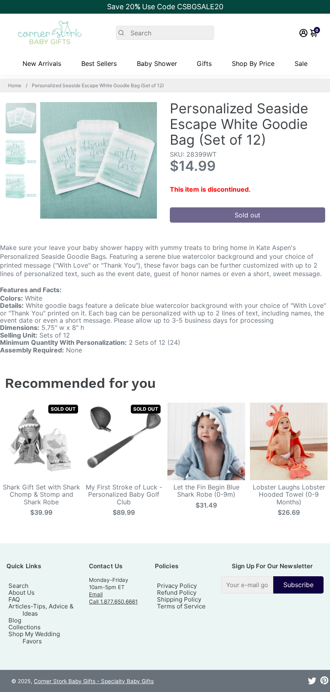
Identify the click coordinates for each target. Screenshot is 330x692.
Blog (14, 620)
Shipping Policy (179, 599)
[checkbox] (272, 585)
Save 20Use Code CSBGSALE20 (165, 6)
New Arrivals (42, 63)
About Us (21, 592)
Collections (24, 627)
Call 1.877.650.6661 (113, 601)
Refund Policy (176, 592)
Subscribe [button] (298, 585)
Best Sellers (99, 63)
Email (96, 594)
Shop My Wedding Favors (34, 637)
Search (18, 586)
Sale (301, 63)
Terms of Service (181, 606)
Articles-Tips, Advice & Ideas (41, 609)
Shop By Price (253, 63)
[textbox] (247, 585)
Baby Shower (157, 63)
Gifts (204, 63)
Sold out (247, 215)
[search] (165, 33)
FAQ (14, 599)
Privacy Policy (177, 586)
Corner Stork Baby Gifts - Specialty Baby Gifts (94, 681)
